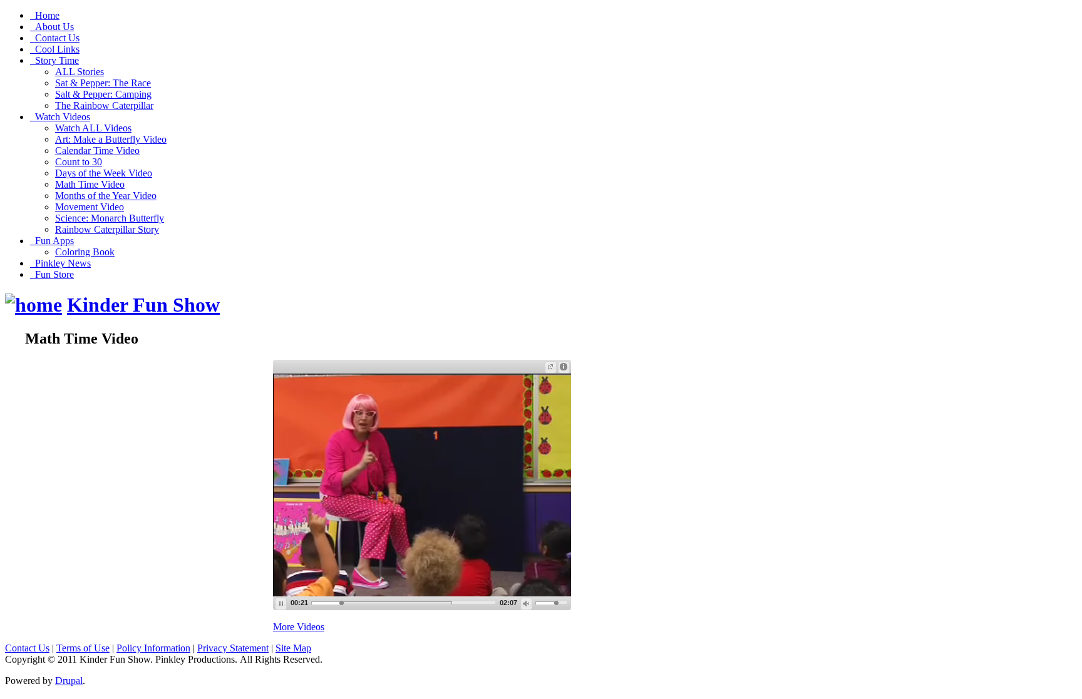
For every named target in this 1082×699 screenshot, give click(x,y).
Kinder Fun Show (143, 304)
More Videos (298, 626)
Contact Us (27, 648)
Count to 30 (78, 161)
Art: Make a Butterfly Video (111, 139)
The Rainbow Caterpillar (104, 105)
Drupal (69, 680)
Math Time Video (90, 184)
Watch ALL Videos (93, 128)
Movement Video (89, 207)
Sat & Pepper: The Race (103, 83)
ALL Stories (79, 71)
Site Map (293, 648)
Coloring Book (85, 252)
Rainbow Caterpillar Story (107, 229)
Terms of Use (83, 648)
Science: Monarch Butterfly (109, 218)
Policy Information (153, 648)
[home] (33, 304)
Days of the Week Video (103, 173)
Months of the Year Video (106, 195)
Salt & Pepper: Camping (103, 94)
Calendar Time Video (97, 150)
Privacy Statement (233, 648)
